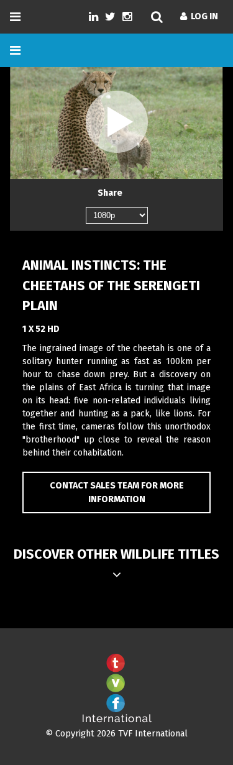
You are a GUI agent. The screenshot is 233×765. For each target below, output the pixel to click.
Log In (202, 16)
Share (110, 193)
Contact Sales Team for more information (117, 492)
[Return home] (117, 720)
